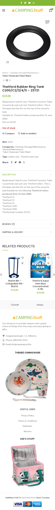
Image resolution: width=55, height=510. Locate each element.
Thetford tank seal (29, 156)
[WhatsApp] (34, 3)
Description (9, 174)
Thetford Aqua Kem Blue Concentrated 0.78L (40, 284)
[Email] (29, 3)
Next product (9, 80)
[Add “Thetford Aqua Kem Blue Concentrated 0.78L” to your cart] (48, 263)
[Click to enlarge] (8, 62)
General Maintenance (12, 149)
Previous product (3, 80)
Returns (27, 431)
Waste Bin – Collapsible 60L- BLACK (15, 283)
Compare (10, 133)
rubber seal (13, 156)
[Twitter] (25, 3)
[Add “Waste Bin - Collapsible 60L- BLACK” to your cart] (22, 263)
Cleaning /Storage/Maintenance (24, 73)
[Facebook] (21, 3)
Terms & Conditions (27, 421)
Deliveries (27, 426)
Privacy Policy (27, 415)
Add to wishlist (29, 133)
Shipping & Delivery (12, 232)
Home (5, 73)
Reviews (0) (8, 224)
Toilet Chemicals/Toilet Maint (16, 76)
